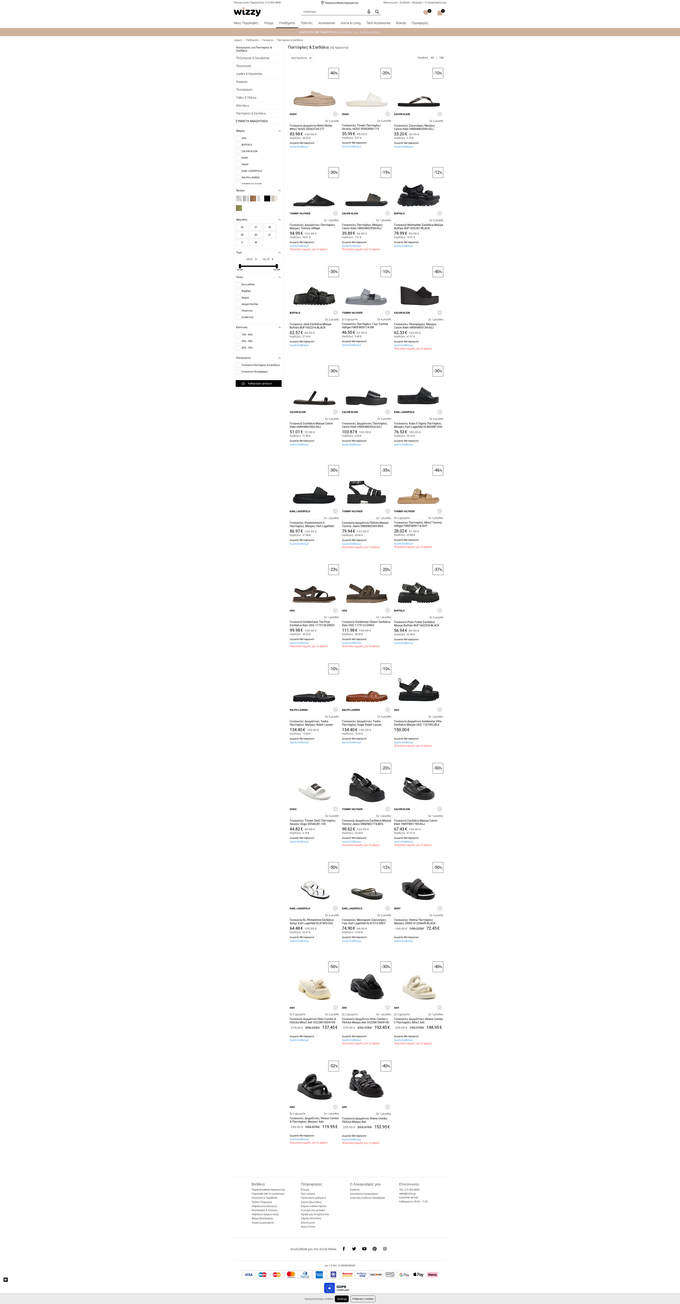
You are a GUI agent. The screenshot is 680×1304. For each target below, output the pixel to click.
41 (269, 234)
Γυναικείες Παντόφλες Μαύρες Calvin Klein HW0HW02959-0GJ (362, 226)
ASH (244, 138)
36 (242, 227)
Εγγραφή (417, 2)
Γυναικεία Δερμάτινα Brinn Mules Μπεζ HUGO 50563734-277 (311, 127)
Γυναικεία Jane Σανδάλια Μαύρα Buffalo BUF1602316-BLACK (310, 325)
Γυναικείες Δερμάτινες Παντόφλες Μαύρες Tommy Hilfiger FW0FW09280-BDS (312, 226)
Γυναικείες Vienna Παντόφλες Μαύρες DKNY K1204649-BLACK (415, 921)
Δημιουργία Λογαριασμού (364, 1193)
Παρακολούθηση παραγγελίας (342, 2)
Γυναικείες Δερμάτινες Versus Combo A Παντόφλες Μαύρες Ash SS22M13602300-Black (314, 1120)
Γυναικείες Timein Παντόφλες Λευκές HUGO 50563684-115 (361, 127)
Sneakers (241, 82)
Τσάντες (307, 23)
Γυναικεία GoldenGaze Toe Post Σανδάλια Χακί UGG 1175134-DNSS (312, 623)
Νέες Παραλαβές (246, 23)
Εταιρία (305, 1189)
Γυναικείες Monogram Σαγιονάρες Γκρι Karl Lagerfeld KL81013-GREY (364, 921)
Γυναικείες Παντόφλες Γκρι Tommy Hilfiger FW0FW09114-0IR (365, 325)
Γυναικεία (267, 40)
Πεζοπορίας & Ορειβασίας (253, 58)
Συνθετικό (247, 317)
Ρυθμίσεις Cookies (362, 1298)
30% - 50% (247, 341)
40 (255, 234)
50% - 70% (247, 347)
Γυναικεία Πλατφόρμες (255, 371)
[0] (426, 13)
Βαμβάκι (246, 291)
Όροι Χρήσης (308, 1193)
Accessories (326, 23)
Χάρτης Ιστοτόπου (311, 1218)
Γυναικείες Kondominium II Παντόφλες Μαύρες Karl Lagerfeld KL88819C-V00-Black (312, 524)
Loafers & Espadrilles (249, 74)
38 (269, 227)
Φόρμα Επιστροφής (262, 1218)
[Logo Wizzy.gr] (247, 11)
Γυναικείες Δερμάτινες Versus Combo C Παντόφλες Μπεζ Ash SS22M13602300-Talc (418, 1020)
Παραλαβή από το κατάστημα (268, 1193)
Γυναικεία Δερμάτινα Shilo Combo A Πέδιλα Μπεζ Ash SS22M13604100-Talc (313, 1020)
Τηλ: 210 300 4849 (409, 1189)
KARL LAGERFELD (252, 170)
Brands (401, 23)
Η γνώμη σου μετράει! (313, 1210)
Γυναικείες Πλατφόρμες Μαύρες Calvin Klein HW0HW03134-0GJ (415, 325)
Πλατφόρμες (244, 89)
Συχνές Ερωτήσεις (311, 1202)
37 (255, 227)
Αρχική (238, 40)
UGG (292, 610)
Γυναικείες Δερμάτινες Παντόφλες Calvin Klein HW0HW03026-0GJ (364, 425)
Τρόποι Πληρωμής (262, 1202)
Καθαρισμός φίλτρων (260, 383)
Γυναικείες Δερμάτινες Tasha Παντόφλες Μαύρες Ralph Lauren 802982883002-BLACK (311, 723)
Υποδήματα (287, 23)
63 (432, 57)
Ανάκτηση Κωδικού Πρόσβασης (367, 1197)
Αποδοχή (342, 1298)
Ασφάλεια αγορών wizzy (265, 1214)
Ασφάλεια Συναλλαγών (264, 1206)
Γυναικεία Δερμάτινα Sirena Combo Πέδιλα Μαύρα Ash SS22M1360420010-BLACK (364, 1120)
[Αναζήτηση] (377, 12)
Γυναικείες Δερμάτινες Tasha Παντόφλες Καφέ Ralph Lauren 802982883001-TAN (362, 723)
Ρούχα (268, 23)
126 (441, 57)
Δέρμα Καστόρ (250, 304)
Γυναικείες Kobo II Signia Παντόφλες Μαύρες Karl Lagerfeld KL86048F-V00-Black (418, 425)
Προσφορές (420, 23)
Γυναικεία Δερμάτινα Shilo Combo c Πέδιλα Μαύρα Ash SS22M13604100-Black (366, 1020)
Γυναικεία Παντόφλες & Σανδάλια (261, 365)
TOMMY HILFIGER (300, 213)
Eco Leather (248, 284)
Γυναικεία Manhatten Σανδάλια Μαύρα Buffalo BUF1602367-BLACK (418, 226)
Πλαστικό (247, 310)
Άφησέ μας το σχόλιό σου (315, 1214)
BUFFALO (247, 144)
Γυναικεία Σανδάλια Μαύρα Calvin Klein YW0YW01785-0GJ (415, 822)
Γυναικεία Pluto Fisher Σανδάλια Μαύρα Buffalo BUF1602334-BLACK (416, 623)
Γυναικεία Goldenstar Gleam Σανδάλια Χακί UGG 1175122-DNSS (366, 623)
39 (242, 234)
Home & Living (351, 23)
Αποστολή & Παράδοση (264, 1197)
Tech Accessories (378, 23)
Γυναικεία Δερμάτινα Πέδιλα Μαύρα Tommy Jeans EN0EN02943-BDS (365, 524)
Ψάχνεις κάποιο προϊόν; (314, 1206)
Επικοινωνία (390, 2)
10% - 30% (247, 334)
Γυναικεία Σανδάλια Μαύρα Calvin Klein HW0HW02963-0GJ (311, 425)
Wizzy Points (308, 1226)
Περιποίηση (243, 66)
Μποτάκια (242, 105)
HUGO (245, 164)
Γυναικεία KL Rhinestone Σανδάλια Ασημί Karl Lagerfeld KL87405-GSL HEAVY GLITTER (312, 921)
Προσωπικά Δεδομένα (313, 1197)
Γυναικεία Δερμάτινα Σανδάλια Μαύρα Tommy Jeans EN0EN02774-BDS (366, 822)
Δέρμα (245, 297)
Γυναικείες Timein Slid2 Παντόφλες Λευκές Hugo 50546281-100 (313, 822)
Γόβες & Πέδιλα (246, 97)
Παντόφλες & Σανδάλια (251, 113)
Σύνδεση (405, 2)
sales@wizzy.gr (407, 1193)
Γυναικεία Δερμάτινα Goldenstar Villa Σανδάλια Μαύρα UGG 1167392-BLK (417, 723)
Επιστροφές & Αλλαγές (264, 1210)
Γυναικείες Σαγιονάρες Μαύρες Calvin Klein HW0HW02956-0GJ (414, 127)
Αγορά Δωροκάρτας (263, 1222)
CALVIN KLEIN (249, 151)
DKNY (245, 157)
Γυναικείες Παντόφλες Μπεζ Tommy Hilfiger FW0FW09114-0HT (418, 524)
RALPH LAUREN (250, 177)
